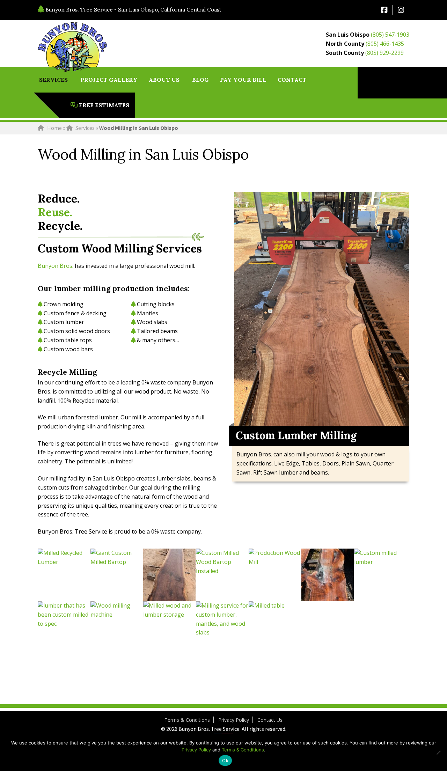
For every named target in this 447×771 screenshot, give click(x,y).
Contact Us (270, 720)
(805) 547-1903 (390, 34)
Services (85, 127)
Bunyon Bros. (55, 266)
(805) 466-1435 (385, 43)
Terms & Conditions (187, 720)
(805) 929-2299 (384, 53)
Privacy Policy (233, 720)
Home (54, 127)
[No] (438, 752)
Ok (225, 760)
